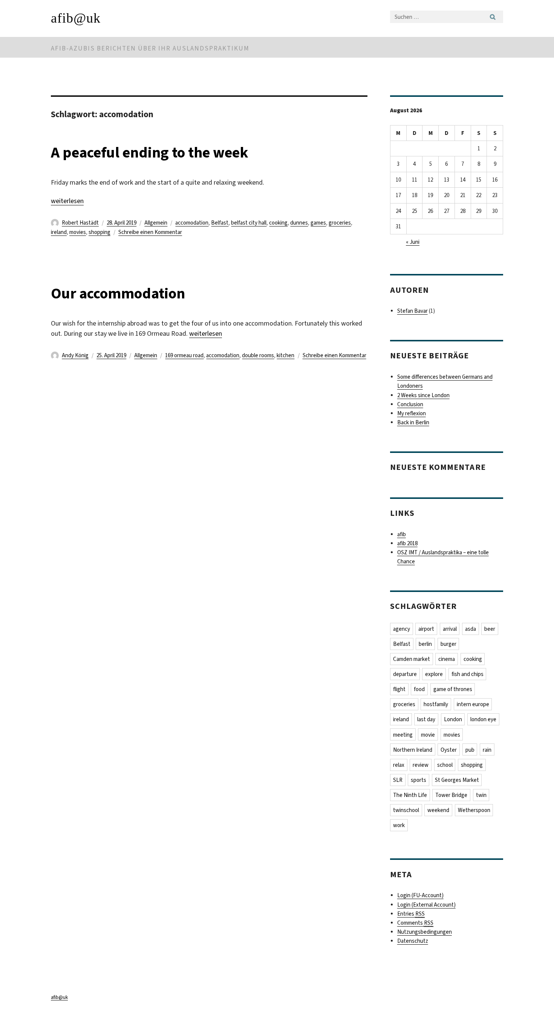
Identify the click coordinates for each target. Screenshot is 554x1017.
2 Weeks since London (423, 395)
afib (401, 534)
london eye (483, 719)
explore (434, 674)
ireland (59, 232)
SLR (397, 780)
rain (487, 750)
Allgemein (155, 222)
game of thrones (452, 689)
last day (426, 719)
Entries (411, 914)
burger (448, 644)
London (453, 719)
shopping (99, 232)
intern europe (473, 704)
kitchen (285, 355)
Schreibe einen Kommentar (150, 232)
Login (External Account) (426, 904)
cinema (446, 659)
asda (470, 629)
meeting (403, 735)
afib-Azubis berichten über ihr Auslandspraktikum (150, 48)
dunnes (299, 222)
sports (418, 780)
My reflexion (411, 413)
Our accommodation (118, 293)
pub (469, 750)
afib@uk (76, 18)
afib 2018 (407, 543)
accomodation (191, 222)
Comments (415, 923)
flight (399, 689)
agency (401, 629)
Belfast (219, 222)
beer (489, 629)
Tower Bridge (451, 795)
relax (398, 765)
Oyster (449, 750)
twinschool (406, 810)
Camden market (411, 659)
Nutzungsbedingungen (424, 932)
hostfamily (436, 704)
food (419, 689)
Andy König (75, 355)
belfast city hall (248, 222)
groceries (340, 222)
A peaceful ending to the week (149, 152)
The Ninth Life (410, 795)
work (399, 825)
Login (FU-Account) (420, 895)
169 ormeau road (184, 355)
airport (426, 629)
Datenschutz (412, 941)
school (445, 765)
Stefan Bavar (412, 311)
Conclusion (410, 404)
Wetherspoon (474, 810)
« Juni (412, 242)
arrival (450, 629)
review (421, 765)
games (318, 222)
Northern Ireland (412, 750)
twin (481, 795)
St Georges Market (457, 780)
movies (77, 232)
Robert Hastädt (80, 222)
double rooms (258, 355)
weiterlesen (67, 200)
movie (428, 735)
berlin (425, 644)
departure (405, 674)
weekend (438, 810)
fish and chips (467, 674)
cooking (278, 222)
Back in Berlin (413, 422)
